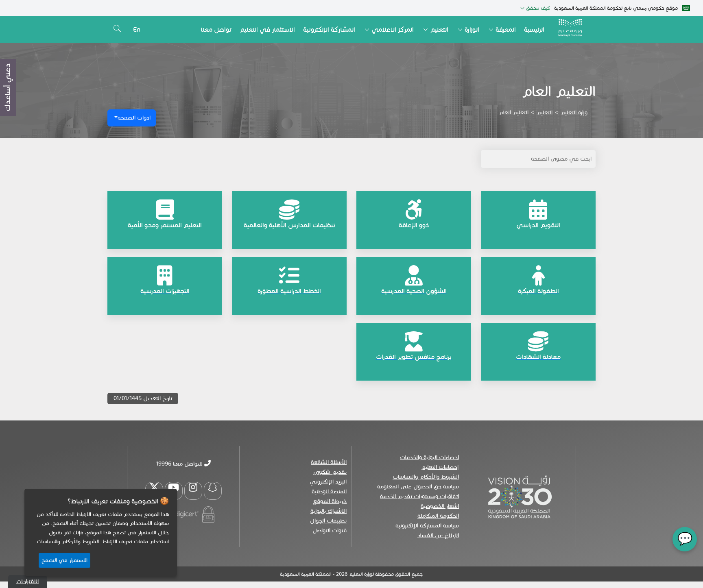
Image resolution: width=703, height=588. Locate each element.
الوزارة (472, 29)
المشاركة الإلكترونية (329, 29)
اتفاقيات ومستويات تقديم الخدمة (419, 496)
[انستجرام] (193, 491)
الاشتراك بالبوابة (328, 510)
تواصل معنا (216, 29)
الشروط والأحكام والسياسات (426, 476)
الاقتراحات (27, 581)
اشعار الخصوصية (440, 506)
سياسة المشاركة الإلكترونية (427, 525)
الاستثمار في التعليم (267, 29)
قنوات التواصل (329, 530)
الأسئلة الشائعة (329, 462)
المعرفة (506, 29)
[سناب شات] (213, 491)
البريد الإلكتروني (328, 481)
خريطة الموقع (330, 501)
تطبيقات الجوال (328, 520)
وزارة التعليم (574, 112)
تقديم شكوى (330, 471)
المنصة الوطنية (329, 491)
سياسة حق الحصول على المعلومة (418, 486)
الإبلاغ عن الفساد (438, 535)
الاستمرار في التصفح (64, 560)
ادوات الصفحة (134, 117)
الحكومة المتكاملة (438, 515)
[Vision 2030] (520, 496)
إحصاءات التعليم (440, 467)
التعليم (439, 29)
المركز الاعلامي (392, 29)
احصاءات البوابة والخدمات (429, 457)
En (136, 29)
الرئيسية (534, 29)
